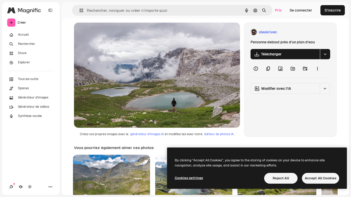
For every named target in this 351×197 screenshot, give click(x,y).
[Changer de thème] (30, 187)
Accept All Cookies (320, 178)
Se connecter (301, 10)
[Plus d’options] (317, 68)
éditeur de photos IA (219, 134)
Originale (108, 32)
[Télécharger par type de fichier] (325, 54)
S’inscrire (333, 10)
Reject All (281, 178)
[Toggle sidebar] (50, 10)
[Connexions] (11, 187)
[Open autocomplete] (79, 10)
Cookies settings (189, 178)
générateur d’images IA (147, 134)
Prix (278, 10)
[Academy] (20, 187)
